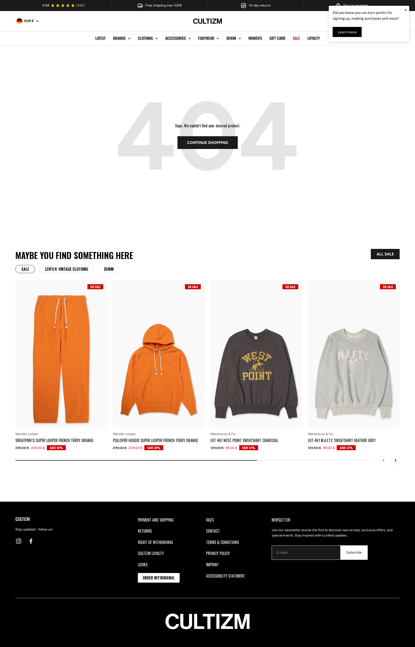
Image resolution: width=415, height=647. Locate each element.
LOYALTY (313, 38)
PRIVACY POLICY (218, 553)
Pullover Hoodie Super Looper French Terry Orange (155, 440)
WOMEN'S (255, 38)
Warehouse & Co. (223, 434)
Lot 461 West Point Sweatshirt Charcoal (244, 440)
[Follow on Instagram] (18, 541)
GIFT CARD (277, 38)
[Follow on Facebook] (31, 541)
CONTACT (213, 531)
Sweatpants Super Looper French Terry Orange (54, 440)
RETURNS (145, 531)
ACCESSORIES (175, 38)
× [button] (405, 10)
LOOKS (142, 564)
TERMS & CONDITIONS (222, 542)
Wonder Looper (26, 434)
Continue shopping (207, 142)
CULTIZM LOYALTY (151, 553)
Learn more (347, 32)
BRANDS (119, 38)
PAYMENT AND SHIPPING (156, 520)
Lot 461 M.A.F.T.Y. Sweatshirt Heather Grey (342, 440)
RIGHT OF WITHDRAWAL (155, 542)
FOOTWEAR (206, 38)
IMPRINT (212, 564)
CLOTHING (145, 38)
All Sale (385, 254)
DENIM (231, 38)
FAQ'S (210, 520)
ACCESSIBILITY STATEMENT (225, 576)
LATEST (100, 38)
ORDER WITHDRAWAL (159, 578)
